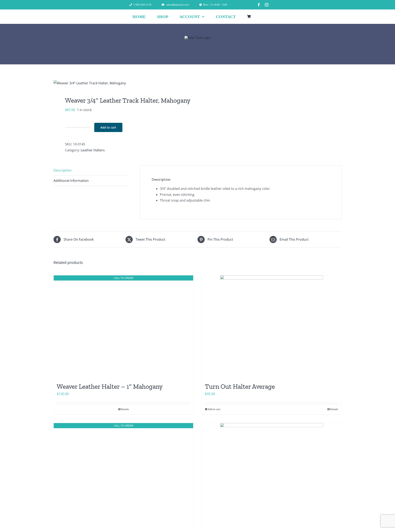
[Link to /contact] (200, 4)
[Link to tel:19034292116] (130, 4)
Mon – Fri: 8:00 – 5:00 (215, 4)
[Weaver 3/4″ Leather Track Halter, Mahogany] (122, 83)
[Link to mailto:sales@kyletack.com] (163, 4)
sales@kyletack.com (177, 4)
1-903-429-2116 (142, 4)
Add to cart (108, 127)
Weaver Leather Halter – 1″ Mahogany (110, 386)
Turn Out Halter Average (240, 386)
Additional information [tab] (71, 180)
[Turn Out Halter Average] (271, 326)
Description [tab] (62, 170)
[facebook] (259, 5)
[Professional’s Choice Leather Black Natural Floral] (271, 474)
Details (125, 409)
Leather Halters (93, 150)
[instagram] (266, 5)
